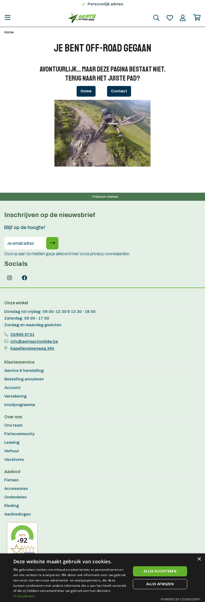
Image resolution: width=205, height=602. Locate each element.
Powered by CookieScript (180, 599)
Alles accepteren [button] (160, 571)
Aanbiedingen (17, 514)
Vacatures (14, 459)
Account (12, 387)
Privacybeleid (23, 596)
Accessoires (16, 488)
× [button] (199, 559)
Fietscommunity (19, 434)
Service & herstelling (24, 370)
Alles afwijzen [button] (160, 584)
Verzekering (15, 396)
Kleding (11, 505)
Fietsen (11, 480)
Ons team (13, 425)
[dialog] (102, 577)
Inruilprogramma (19, 405)
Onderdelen (15, 497)
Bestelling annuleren (24, 379)
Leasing (11, 442)
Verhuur (11, 451)
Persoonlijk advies (105, 4)
